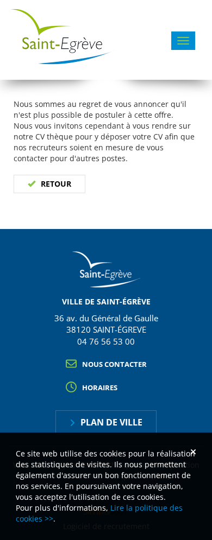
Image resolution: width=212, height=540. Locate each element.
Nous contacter (114, 364)
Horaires (99, 387)
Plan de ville (111, 422)
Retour (56, 184)
